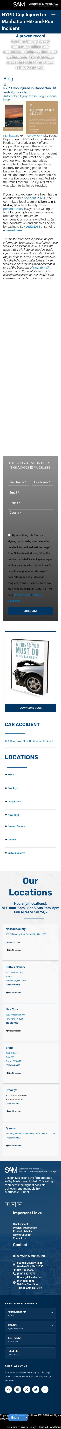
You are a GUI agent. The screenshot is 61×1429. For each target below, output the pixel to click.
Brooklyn (12, 788)
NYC (43, 198)
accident (30, 198)
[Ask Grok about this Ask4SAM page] (26, 1389)
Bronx (11, 774)
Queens (11, 839)
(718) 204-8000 (13, 1065)
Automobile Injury (15, 96)
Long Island (14, 801)
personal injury (13, 209)
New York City (42, 267)
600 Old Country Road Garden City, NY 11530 (26, 934)
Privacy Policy (22, 595)
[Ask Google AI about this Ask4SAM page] (44, 1389)
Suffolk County (16, 853)
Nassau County (16, 826)
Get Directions (14, 992)
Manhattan (10, 135)
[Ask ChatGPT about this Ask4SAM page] (8, 1389)
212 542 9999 (12, 1023)
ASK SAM (30, 611)
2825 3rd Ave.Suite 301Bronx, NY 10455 (13, 1057)
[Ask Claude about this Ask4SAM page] (35, 1389)
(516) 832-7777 (13, 942)
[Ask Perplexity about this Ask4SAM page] (17, 1389)
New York (35, 135)
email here (14, 230)
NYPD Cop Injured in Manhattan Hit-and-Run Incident (27, 21)
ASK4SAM (33, 226)
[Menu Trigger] (53, 15)
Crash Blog (36, 96)
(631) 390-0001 (13, 984)
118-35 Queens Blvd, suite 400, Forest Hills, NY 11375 (30, 1133)
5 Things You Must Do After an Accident (30, 741)
